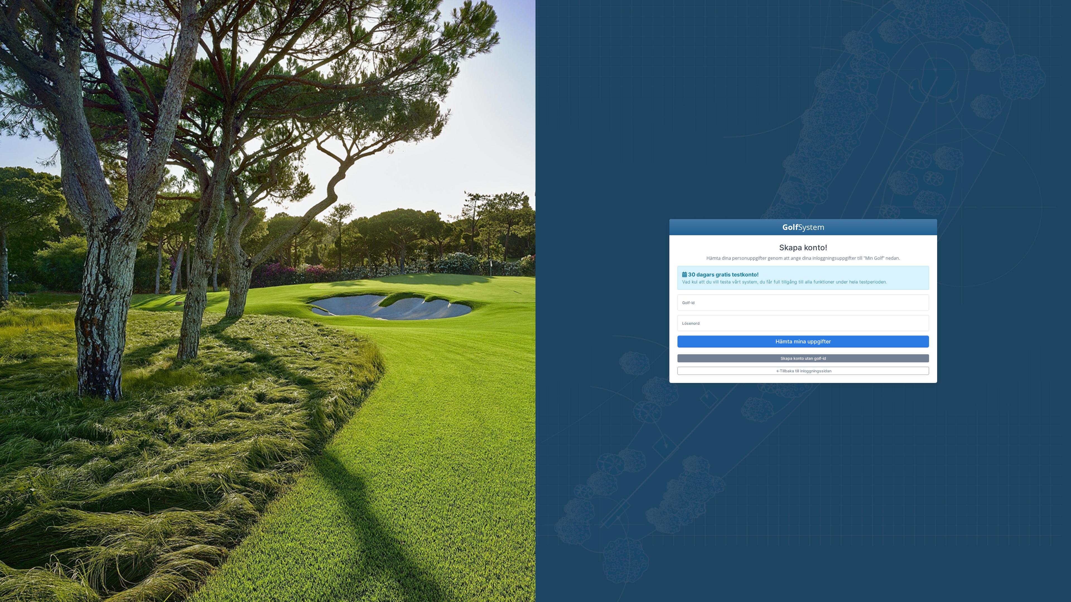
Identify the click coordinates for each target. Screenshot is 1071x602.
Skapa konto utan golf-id (803, 358)
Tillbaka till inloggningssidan (803, 370)
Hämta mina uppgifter (803, 341)
